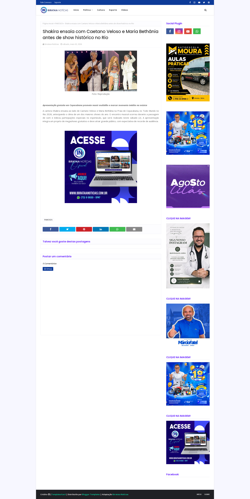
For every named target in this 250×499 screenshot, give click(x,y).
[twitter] (204, 2)
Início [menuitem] (76, 10)
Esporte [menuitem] (113, 10)
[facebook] (190, 2)
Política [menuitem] (87, 10)
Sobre (207, 494)
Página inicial (48, 23)
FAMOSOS (59, 23)
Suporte (57, 2)
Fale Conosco (46, 2)
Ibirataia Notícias (51, 44)
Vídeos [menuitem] (124, 10)
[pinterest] (208, 2)
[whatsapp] (197, 31)
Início (199, 494)
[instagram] (194, 2)
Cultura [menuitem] (101, 10)
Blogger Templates (91, 494)
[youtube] (199, 2)
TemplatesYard (58, 494)
